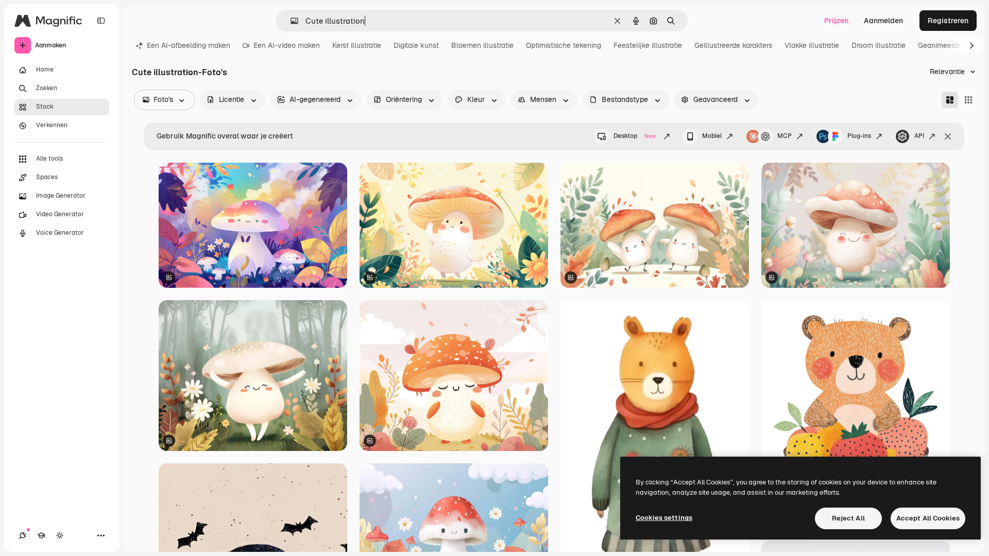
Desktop (634, 136)
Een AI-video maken (286, 45)
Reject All (848, 518)
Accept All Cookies (928, 518)
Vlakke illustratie (812, 45)
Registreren (948, 20)
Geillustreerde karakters (733, 45)
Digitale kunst (416, 45)
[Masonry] (950, 100)
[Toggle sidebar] (101, 20)
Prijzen (836, 20)
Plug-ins (859, 136)
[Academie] (41, 535)
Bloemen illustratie (482, 45)
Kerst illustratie (356, 45)
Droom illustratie (878, 45)
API (919, 136)
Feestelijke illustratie (647, 45)
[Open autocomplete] (290, 21)
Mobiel (712, 136)
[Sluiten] (948, 136)
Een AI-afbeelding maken (188, 45)
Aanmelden (883, 20)
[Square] (968, 100)
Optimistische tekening (563, 45)
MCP (784, 136)
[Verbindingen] (22, 535)
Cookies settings (664, 517)
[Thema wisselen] (60, 535)
